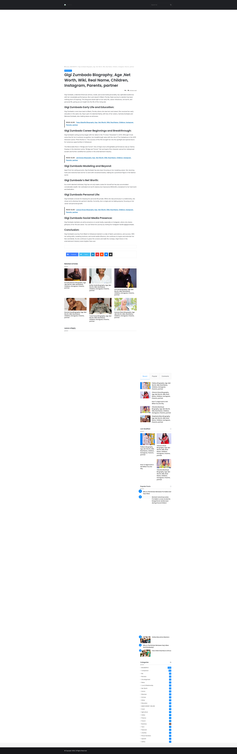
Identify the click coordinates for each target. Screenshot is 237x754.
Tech (142, 727)
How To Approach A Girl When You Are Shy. (160, 402)
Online (143, 715)
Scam (143, 709)
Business (144, 724)
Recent (145, 376)
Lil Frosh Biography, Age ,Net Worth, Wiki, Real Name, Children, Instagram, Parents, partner (124, 292)
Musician (144, 694)
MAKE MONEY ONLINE (148, 706)
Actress (143, 697)
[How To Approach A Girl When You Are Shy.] (147, 461)
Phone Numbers (146, 735)
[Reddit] (102, 254)
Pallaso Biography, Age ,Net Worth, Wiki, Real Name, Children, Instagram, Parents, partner (161, 386)
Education (144, 703)
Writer (143, 700)
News (143, 682)
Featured (144, 730)
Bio (142, 673)
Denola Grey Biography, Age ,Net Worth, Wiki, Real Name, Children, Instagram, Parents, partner (75, 314)
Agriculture (144, 712)
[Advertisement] (55, 23)
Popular (154, 376)
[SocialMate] (68, 5)
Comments (165, 376)
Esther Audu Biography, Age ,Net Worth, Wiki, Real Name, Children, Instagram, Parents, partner (100, 287)
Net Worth (144, 688)
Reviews (143, 676)
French (143, 721)
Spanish (143, 738)
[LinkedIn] (93, 254)
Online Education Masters (160, 637)
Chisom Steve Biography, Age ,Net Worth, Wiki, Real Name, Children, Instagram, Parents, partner (161, 395)
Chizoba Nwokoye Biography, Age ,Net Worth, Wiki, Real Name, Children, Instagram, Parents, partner (161, 410)
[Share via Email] (110, 254)
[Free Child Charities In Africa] (145, 653)
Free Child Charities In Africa (161, 651)
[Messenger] (106, 254)
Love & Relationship (147, 685)
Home (67, 66)
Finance (143, 718)
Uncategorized (145, 679)
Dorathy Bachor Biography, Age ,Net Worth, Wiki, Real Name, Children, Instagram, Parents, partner (75, 285)
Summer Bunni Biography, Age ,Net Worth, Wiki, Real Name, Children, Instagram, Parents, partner (124, 314)
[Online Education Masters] (145, 639)
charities (143, 732)
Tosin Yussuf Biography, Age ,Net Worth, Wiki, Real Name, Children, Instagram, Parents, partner (100, 318)
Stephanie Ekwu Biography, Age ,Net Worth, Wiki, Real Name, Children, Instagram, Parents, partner (161, 419)
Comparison (144, 670)
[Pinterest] (97, 254)
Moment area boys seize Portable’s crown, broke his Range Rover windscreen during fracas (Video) (161, 500)
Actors (143, 691)
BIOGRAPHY (73, 66)
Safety (143, 741)
